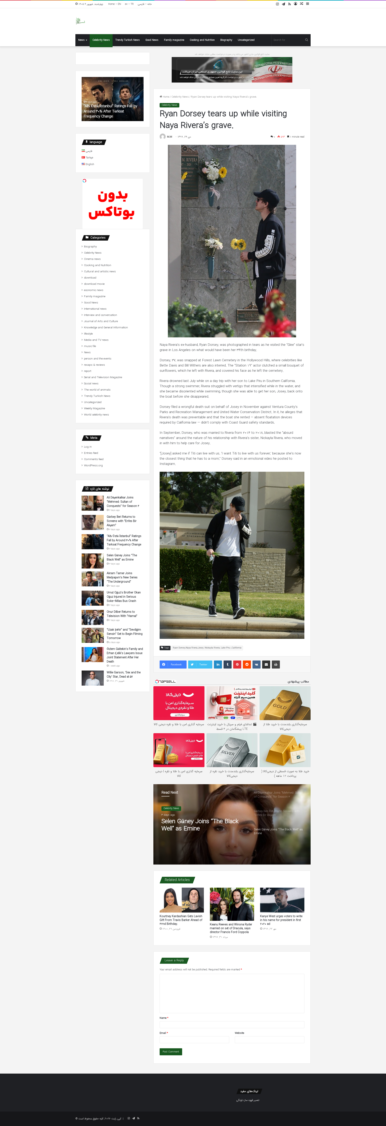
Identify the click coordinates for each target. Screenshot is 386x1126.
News (81, 40)
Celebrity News (101, 40)
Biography (226, 40)
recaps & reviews (94, 365)
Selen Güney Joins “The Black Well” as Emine (112, 114)
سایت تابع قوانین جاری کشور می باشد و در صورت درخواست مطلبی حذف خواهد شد (232, 54)
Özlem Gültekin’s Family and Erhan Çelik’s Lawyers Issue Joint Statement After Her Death (125, 655)
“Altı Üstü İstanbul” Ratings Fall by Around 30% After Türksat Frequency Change (124, 540)
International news (95, 309)
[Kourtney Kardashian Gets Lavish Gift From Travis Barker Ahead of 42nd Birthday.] (182, 900)
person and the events (97, 359)
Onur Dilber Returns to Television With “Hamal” (122, 614)
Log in (88, 447)
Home (165, 97)
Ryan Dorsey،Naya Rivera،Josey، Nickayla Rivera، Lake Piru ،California (207, 648)
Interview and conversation (100, 315)
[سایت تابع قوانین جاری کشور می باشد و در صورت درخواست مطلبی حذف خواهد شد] (232, 69)
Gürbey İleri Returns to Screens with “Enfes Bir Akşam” (122, 521)
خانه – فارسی (145, 4)
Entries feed (91, 453)
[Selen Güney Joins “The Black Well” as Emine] (93, 561)
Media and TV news (96, 340)
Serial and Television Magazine (103, 377)
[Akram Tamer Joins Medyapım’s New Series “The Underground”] (93, 578)
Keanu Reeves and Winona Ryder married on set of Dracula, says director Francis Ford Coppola (231, 928)
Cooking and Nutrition (202, 40)
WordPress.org (93, 465)
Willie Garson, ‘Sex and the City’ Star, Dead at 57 (124, 674)
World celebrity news (96, 415)
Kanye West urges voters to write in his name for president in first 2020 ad (281, 920)
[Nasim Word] (80, 21)
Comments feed (94, 459)
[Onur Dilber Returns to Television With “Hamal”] (93, 617)
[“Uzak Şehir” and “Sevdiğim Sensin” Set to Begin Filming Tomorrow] (93, 635)
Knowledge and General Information (106, 328)
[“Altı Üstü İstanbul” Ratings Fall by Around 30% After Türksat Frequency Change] (93, 541)
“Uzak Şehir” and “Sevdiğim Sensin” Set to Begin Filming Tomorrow (125, 634)
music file (90, 346)
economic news (93, 290)
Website (239, 1033)
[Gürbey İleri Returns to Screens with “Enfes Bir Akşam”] (93, 522)
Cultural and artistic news (100, 272)
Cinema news (92, 259)
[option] (232, 824)
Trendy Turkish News (127, 40)
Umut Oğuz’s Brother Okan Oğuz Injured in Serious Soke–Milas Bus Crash (124, 596)
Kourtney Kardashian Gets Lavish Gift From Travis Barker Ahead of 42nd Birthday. (181, 920)
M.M (169, 137)
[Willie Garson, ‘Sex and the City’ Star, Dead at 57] (93, 678)
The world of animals (97, 390)
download (90, 278)
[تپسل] (84, 181)
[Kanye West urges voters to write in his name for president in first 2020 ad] (282, 900)
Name (164, 1018)
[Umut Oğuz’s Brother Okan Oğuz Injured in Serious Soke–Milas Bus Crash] (93, 598)
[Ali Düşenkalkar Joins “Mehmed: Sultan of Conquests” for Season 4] (93, 503)
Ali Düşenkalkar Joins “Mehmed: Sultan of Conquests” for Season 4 (203, 825)
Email (164, 1033)
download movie (94, 284)
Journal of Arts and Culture (101, 321)
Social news (91, 384)
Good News (151, 40)
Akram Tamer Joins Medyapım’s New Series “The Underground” (122, 577)
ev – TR (129, 4)
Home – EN (114, 4)
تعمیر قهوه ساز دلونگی (247, 1100)
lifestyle (88, 334)
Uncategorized (246, 40)
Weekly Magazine (94, 408)
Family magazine (174, 40)
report (87, 371)
